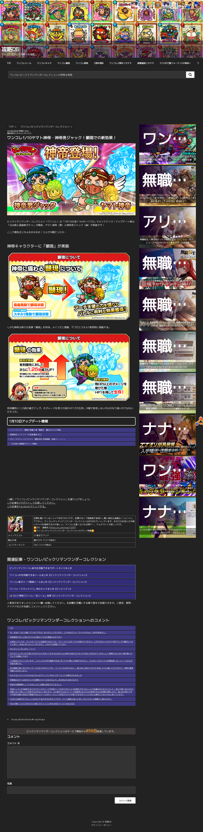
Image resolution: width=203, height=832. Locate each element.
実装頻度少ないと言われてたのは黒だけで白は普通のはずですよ (36, 637)
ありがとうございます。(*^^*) (22, 649)
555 (11, 628)
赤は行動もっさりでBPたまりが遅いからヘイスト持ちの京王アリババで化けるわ (42, 703)
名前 (9, 783)
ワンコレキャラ (44, 63)
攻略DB (10, 49)
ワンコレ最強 (63, 63)
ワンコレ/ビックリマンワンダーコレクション (45, 126)
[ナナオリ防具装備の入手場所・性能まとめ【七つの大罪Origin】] (167, 454)
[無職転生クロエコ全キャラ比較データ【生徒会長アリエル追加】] (167, 329)
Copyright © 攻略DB (101, 821)
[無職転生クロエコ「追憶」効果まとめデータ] (167, 205)
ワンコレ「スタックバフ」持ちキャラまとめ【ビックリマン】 (41, 588)
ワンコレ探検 (82, 63)
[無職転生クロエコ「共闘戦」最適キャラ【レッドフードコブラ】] (167, 412)
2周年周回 (99, 63)
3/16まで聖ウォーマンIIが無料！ (175, 63)
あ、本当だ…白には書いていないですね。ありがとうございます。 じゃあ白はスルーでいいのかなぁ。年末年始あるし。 (58, 632)
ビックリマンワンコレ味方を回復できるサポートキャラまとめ (41, 568)
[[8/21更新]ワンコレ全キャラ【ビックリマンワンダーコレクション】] (167, 164)
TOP (9, 63)
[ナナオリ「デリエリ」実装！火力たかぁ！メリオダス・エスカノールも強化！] (167, 537)
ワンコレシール (24, 63)
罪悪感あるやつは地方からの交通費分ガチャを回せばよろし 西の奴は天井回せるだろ (44, 680)
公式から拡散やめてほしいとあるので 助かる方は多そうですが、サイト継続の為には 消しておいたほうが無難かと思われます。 (61, 699)
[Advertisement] (101, 102)
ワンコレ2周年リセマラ (120, 63)
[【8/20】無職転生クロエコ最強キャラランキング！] (167, 288)
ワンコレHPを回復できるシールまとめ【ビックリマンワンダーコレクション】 (49, 575)
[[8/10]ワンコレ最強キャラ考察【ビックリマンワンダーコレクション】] (167, 495)
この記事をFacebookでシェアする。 (27, 506)
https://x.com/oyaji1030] (63, 527)
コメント (13, 743)
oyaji (27, 131)
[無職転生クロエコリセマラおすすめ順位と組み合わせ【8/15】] (167, 371)
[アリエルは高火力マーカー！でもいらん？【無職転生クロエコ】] (167, 246)
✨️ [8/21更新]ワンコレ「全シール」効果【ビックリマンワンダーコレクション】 (51, 595)
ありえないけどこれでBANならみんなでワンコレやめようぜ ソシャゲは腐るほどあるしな (46, 675)
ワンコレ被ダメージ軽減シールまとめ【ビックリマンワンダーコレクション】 (49, 581)
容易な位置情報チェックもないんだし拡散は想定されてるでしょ (36, 684)
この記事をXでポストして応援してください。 (31, 502)
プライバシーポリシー (101, 825)
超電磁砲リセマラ (145, 63)
